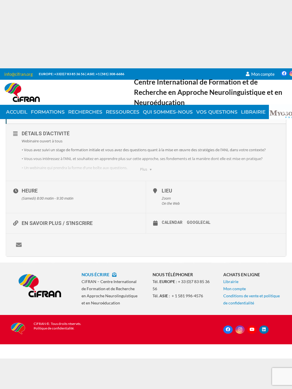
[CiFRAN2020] (22, 92)
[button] (284, 111)
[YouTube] (252, 329)
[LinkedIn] (264, 329)
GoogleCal (198, 222)
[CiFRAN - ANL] (40, 285)
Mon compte (234, 288)
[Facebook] (284, 73)
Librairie (230, 281)
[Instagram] (240, 329)
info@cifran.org (18, 74)
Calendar (172, 222)
